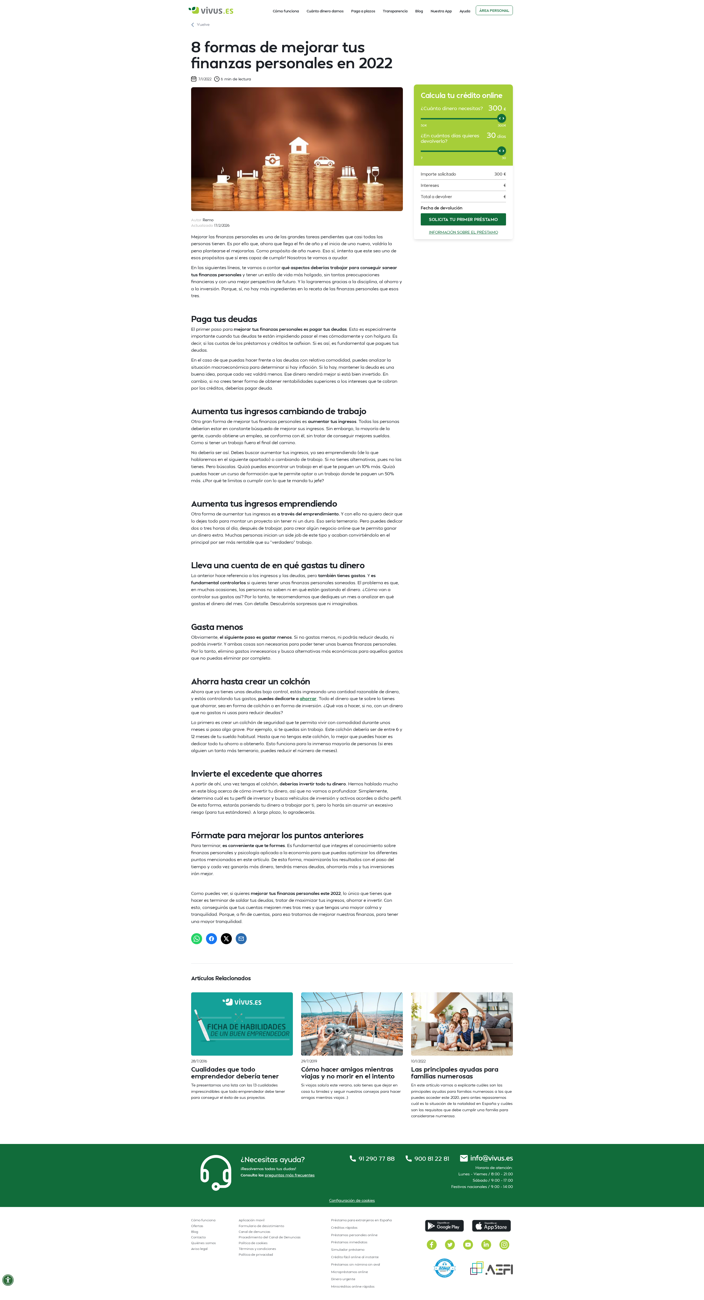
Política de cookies (253, 1243)
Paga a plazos (363, 11)
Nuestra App (441, 11)
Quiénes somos (203, 1243)
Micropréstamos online (349, 1272)
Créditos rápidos (344, 1227)
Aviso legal (199, 1249)
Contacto (198, 1237)
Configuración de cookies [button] (352, 1200)
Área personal (494, 10)
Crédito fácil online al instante (355, 1257)
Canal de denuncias (254, 1232)
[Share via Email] (241, 938)
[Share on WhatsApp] (196, 938)
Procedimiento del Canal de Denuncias (270, 1237)
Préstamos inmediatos (349, 1242)
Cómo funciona (286, 11)
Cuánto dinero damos (325, 11)
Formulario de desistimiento (261, 1226)
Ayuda (465, 11)
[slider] (501, 118)
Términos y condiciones (257, 1249)
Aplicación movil (252, 1220)
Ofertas (197, 1226)
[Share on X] (226, 938)
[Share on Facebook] (211, 938)
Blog (419, 11)
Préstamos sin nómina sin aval (355, 1264)
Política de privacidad (256, 1254)
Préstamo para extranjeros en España (361, 1220)
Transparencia (395, 11)
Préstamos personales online (354, 1235)
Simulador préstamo (347, 1249)
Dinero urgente (343, 1279)
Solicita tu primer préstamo (463, 219)
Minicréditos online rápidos (353, 1286)
